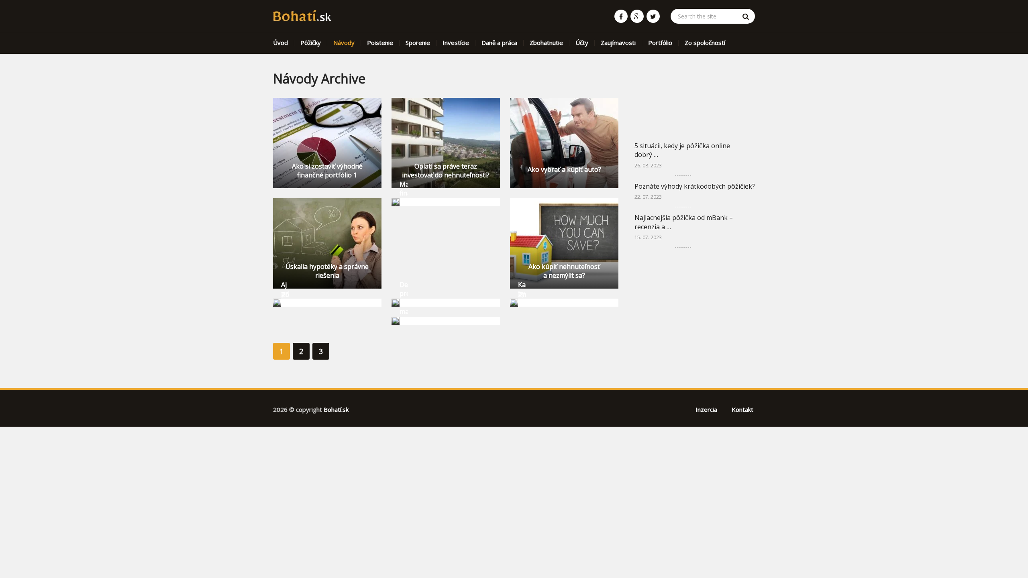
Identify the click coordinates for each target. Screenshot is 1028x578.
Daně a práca (499, 43)
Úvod (280, 43)
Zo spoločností (705, 43)
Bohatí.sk (336, 409)
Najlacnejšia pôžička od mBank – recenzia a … (683, 222)
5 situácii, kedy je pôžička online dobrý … (682, 150)
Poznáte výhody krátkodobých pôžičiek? (694, 186)
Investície (456, 43)
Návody (344, 43)
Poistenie (380, 43)
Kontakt (742, 409)
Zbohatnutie (546, 43)
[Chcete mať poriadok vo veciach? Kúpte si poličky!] (396, 321)
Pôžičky (310, 43)
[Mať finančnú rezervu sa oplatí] (396, 202)
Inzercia (706, 409)
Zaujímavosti (618, 43)
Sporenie (418, 43)
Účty (581, 43)
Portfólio (660, 43)
